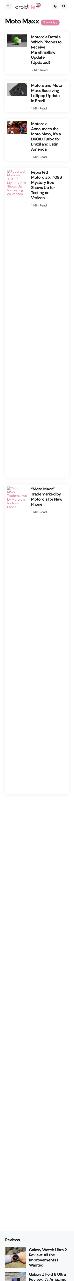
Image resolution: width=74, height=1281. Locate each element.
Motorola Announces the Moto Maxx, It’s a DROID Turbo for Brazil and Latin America (46, 136)
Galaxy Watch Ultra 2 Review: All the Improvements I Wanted (48, 1257)
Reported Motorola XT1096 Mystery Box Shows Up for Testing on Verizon (46, 185)
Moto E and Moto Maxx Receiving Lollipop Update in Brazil (46, 93)
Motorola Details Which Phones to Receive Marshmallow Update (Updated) (46, 49)
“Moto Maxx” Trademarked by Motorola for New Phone (46, 497)
